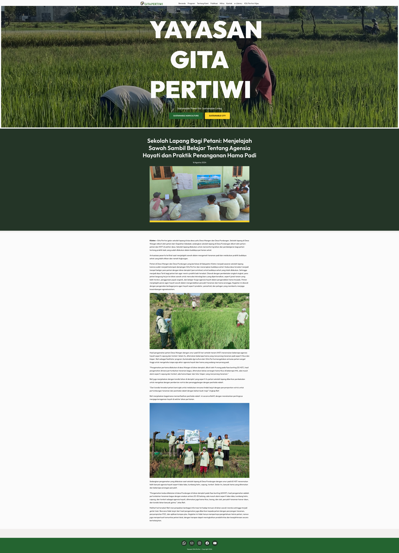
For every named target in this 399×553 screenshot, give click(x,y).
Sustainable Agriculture (186, 115)
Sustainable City (217, 115)
